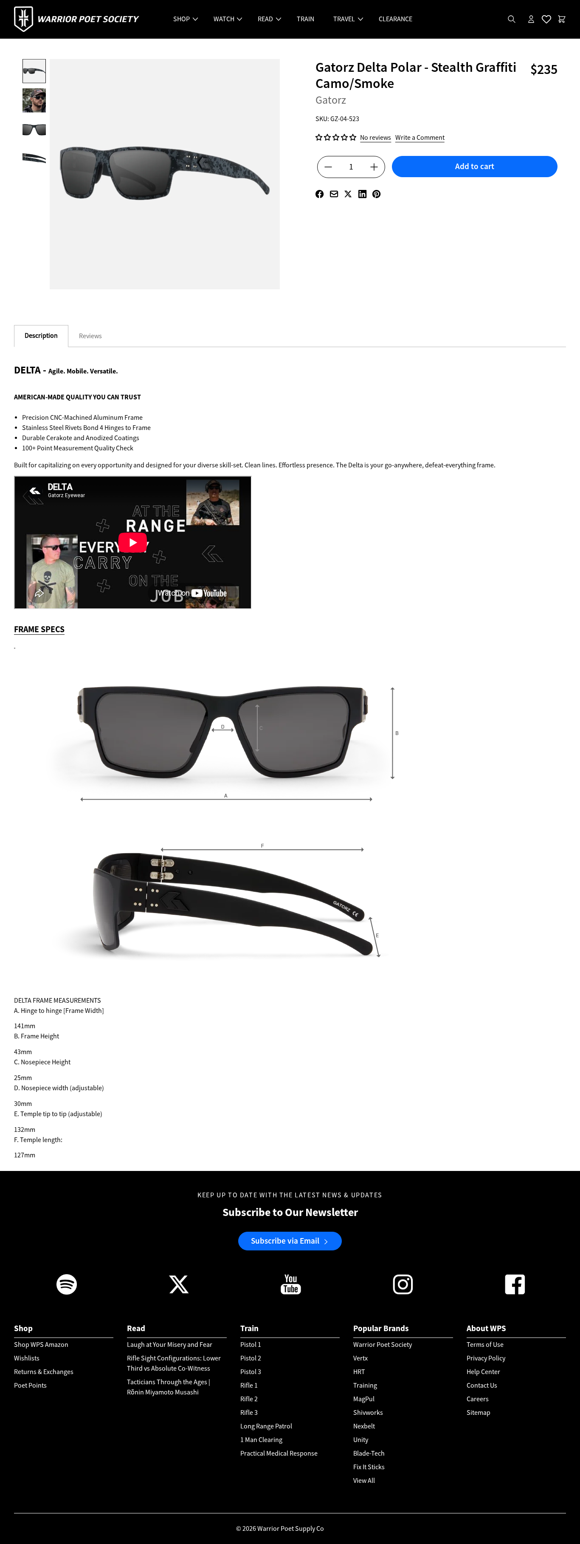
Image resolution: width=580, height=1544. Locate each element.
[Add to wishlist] (474, 181)
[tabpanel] (290, 766)
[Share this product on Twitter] (348, 194)
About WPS (486, 1328)
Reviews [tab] (90, 336)
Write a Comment (420, 137)
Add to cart (474, 166)
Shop (23, 1328)
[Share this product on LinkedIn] (362, 194)
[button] (335, 137)
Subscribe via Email (285, 1241)
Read (136, 1328)
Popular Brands (381, 1328)
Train (249, 1328)
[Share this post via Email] (334, 194)
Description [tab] (41, 335)
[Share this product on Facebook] (319, 194)
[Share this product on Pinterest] (376, 194)
